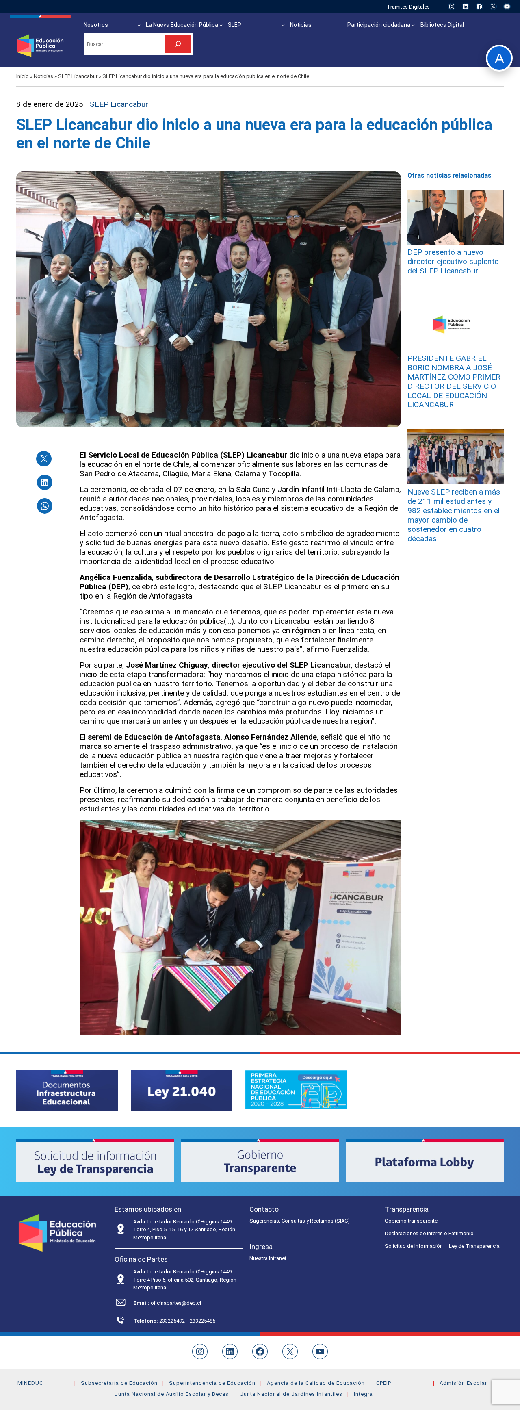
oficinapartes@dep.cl (176, 1303)
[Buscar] (178, 44)
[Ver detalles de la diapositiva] (67, 1090)
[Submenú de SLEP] (283, 24)
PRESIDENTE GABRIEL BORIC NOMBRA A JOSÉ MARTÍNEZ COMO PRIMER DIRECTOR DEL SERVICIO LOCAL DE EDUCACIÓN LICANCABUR (453, 382)
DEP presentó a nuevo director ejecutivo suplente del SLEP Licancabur (452, 261)
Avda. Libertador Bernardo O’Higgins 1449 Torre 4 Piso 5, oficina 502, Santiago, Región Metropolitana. (184, 1280)
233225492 (172, 1321)
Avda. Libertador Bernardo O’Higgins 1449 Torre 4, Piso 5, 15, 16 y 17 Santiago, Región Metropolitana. (184, 1230)
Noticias (43, 76)
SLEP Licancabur (78, 76)
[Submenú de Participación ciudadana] (413, 24)
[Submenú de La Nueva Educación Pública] (221, 24)
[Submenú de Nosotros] (139, 24)
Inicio (22, 76)
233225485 (202, 1321)
